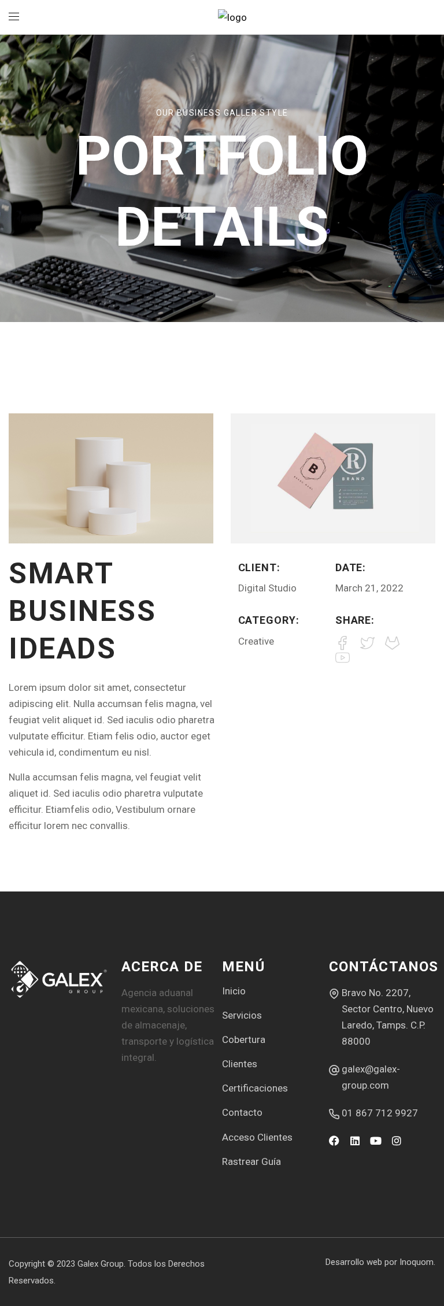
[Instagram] (396, 1140)
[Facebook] (334, 1140)
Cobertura (243, 1039)
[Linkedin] (355, 1140)
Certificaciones (255, 1088)
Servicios (242, 1015)
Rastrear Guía (251, 1161)
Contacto (242, 1112)
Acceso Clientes (257, 1137)
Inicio (234, 991)
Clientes (239, 1064)
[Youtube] (376, 1140)
